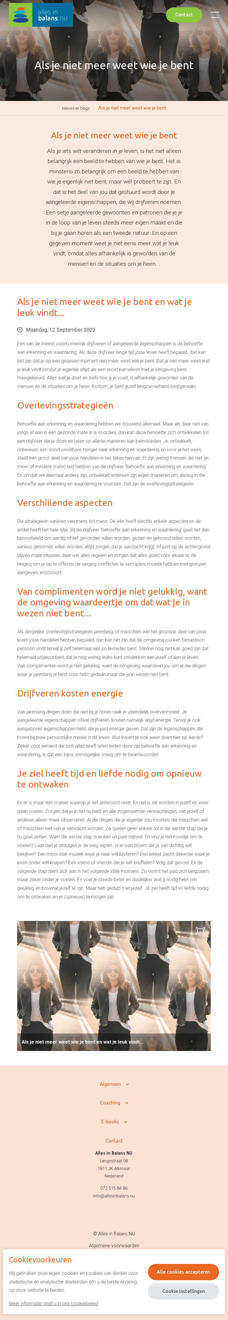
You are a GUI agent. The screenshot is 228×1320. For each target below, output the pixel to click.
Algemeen (110, 1084)
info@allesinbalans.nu (114, 1196)
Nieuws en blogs (76, 108)
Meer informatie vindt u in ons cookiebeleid (53, 1303)
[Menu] (215, 15)
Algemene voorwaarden (114, 1245)
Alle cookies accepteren (183, 1272)
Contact (184, 14)
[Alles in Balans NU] (41, 15)
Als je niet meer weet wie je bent (132, 108)
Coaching (110, 1102)
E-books (110, 1121)
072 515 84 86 (114, 1188)
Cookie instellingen (183, 1291)
